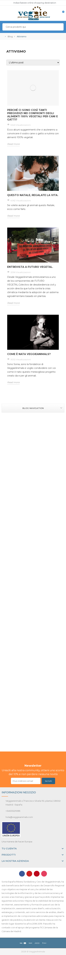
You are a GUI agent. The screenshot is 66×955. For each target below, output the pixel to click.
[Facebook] (22, 874)
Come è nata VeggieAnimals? (29, 354)
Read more (13, 144)
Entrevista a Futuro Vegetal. (30, 266)
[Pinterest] (37, 874)
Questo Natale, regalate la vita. (32, 195)
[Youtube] (29, 874)
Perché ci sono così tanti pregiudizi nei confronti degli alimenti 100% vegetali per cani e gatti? (32, 115)
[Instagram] (44, 874)
